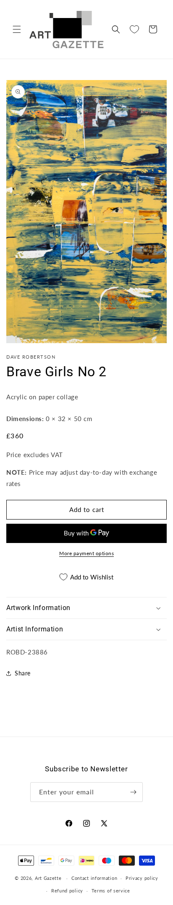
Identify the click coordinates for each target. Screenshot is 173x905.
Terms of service (111, 890)
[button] (17, 29)
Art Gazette (48, 878)
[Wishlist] (134, 29)
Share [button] (23, 673)
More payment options (86, 553)
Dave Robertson (30, 356)
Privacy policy (142, 878)
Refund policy (67, 890)
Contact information (94, 878)
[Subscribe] (133, 792)
